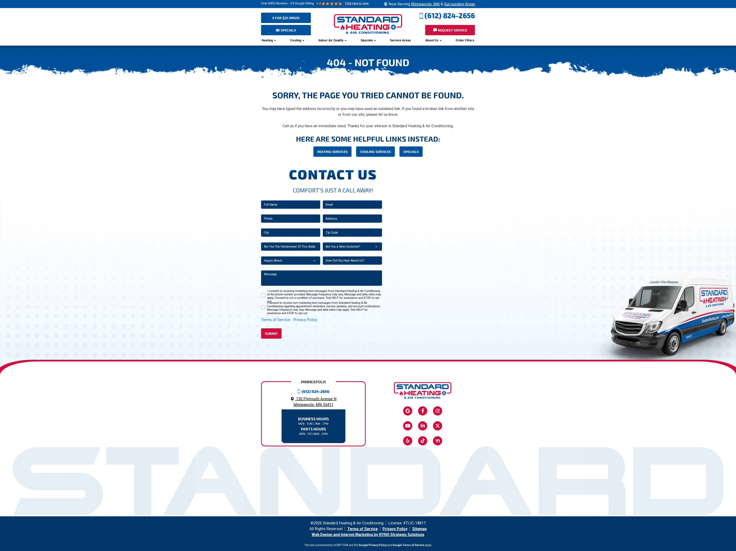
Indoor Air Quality (330, 40)
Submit (271, 333)
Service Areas (400, 40)
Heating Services (332, 151)
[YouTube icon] (407, 425)
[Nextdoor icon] (437, 440)
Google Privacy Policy (373, 545)
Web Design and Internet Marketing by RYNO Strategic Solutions (368, 534)
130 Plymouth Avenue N (315, 402)
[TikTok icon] (422, 440)
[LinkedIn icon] (422, 425)
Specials (367, 40)
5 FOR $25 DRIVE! (286, 18)
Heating (267, 40)
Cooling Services (375, 151)
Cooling (295, 40)
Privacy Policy (305, 319)
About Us (432, 40)
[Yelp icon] (407, 440)
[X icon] (437, 425)
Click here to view (357, 3)
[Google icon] (407, 411)
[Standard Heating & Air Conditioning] (368, 23)
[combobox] (290, 246)
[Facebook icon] (422, 411)
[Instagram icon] (437, 411)
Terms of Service (275, 319)
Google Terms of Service (408, 545)
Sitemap (419, 528)
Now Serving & (432, 4)
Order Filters (465, 40)
